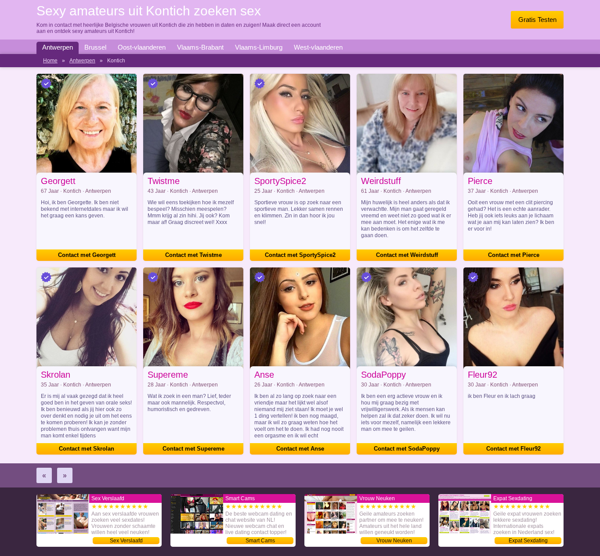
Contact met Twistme (193, 255)
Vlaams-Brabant (200, 47)
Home (50, 61)
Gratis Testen (537, 19)
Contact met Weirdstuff (407, 255)
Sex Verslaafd (126, 541)
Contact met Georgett (87, 255)
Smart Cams (260, 541)
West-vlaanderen (318, 47)
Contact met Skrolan (86, 448)
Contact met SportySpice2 (300, 255)
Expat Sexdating (528, 541)
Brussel (95, 47)
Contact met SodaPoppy (407, 448)
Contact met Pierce (513, 255)
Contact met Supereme (193, 448)
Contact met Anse (300, 448)
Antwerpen (57, 47)
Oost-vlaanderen (142, 47)
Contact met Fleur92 (513, 448)
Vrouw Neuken (394, 541)
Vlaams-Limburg (258, 47)
